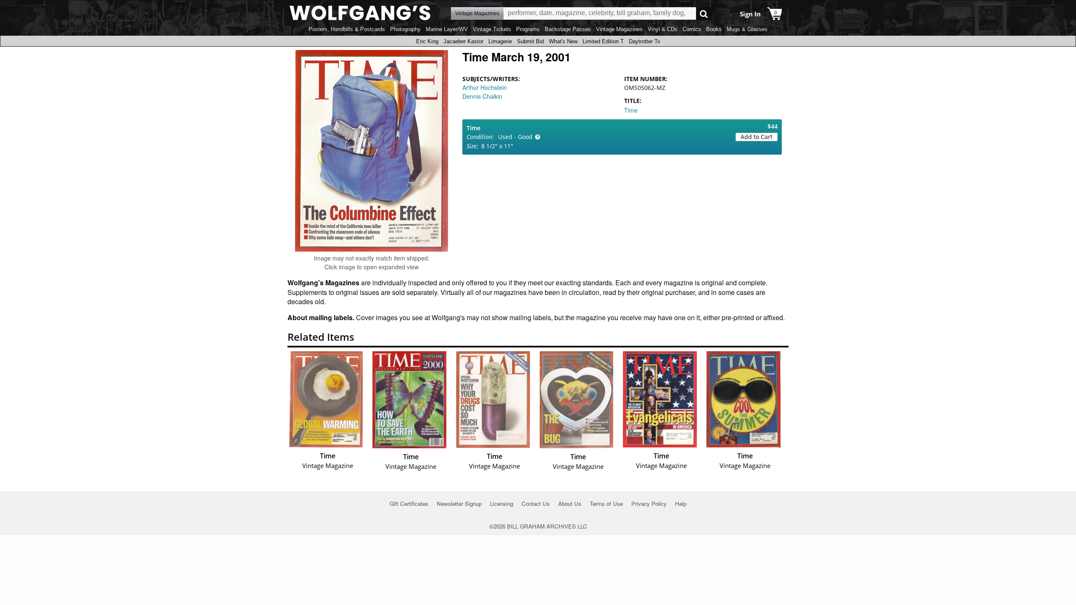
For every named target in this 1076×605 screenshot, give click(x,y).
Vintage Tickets (492, 29)
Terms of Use (606, 503)
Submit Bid (530, 41)
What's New (563, 41)
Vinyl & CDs (663, 29)
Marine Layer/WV (447, 29)
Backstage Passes (568, 29)
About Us (569, 503)
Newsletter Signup (459, 503)
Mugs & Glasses (747, 29)
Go (704, 13)
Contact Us (536, 503)
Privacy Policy (649, 503)
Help (680, 503)
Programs (528, 29)
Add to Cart (757, 137)
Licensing (501, 503)
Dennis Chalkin (482, 96)
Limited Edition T (603, 41)
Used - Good (515, 137)
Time (631, 110)
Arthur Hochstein (484, 87)
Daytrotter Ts (644, 41)
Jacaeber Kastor (463, 41)
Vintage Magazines (619, 29)
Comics (692, 29)
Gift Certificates (409, 503)
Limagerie (500, 41)
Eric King (427, 41)
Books (714, 29)
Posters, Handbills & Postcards (347, 29)
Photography (405, 29)
